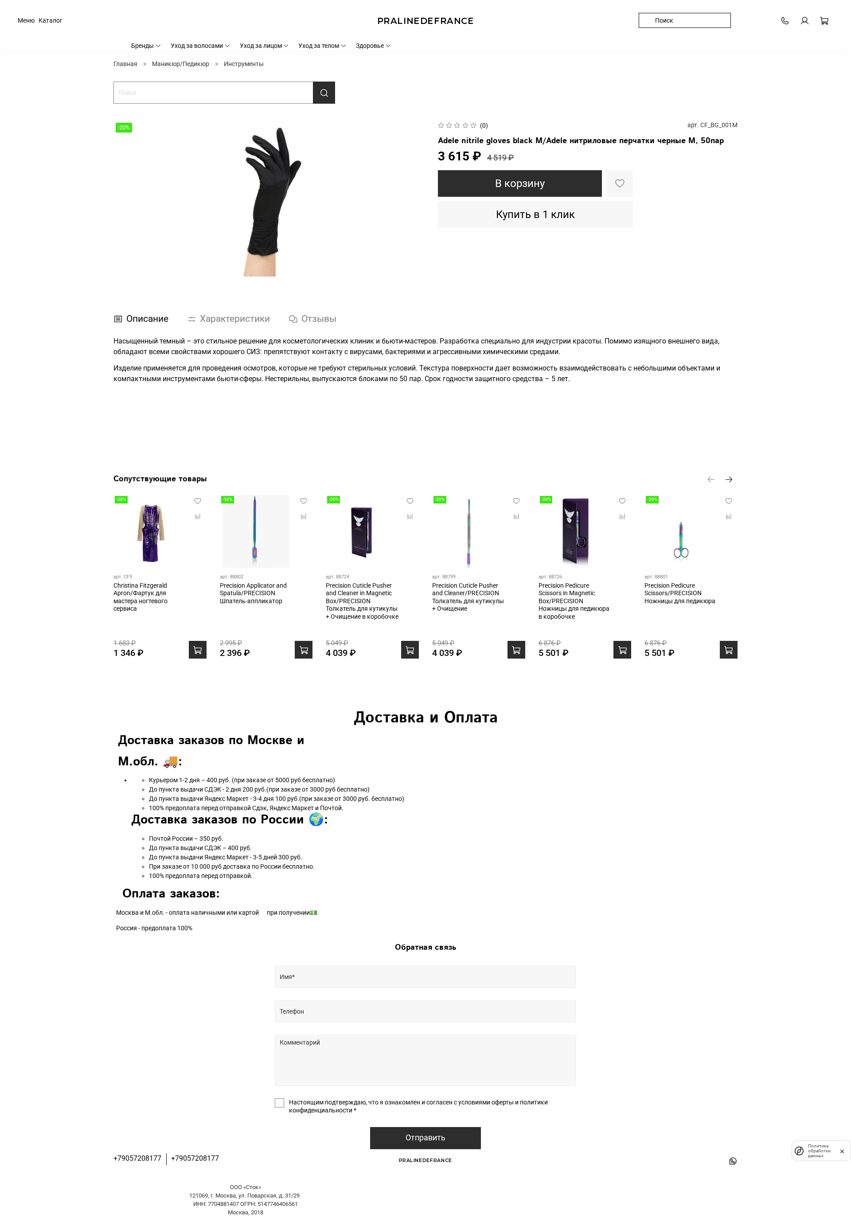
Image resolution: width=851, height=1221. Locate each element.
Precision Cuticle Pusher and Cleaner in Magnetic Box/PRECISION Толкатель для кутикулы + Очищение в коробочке (362, 600)
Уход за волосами (197, 45)
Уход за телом (318, 45)
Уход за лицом (261, 45)
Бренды (142, 45)
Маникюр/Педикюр (180, 63)
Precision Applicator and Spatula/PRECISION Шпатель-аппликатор (253, 592)
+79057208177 (137, 1158)
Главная (125, 63)
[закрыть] (842, 1150)
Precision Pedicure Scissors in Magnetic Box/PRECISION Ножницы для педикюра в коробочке (574, 600)
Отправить (425, 1137)
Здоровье (370, 45)
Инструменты (244, 63)
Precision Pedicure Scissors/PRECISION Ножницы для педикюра (679, 592)
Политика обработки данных (819, 1150)
